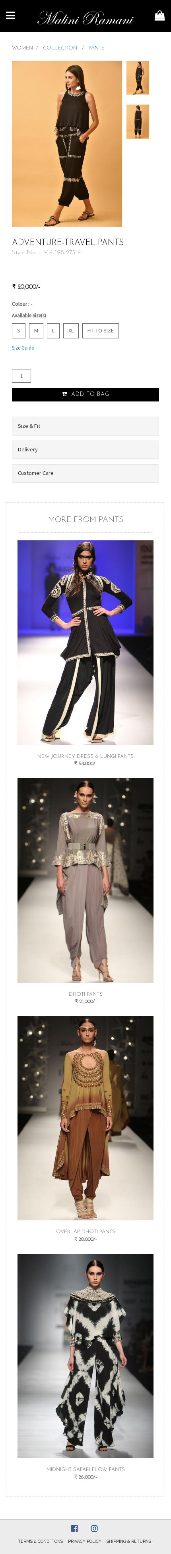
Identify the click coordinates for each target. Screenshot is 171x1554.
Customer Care (36, 472)
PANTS (97, 48)
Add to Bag (89, 394)
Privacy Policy (84, 1541)
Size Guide (23, 347)
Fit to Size (100, 330)
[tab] (85, 426)
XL (71, 330)
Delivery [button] (28, 449)
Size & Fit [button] (29, 425)
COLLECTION (61, 48)
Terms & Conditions (40, 1541)
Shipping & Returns (129, 1541)
